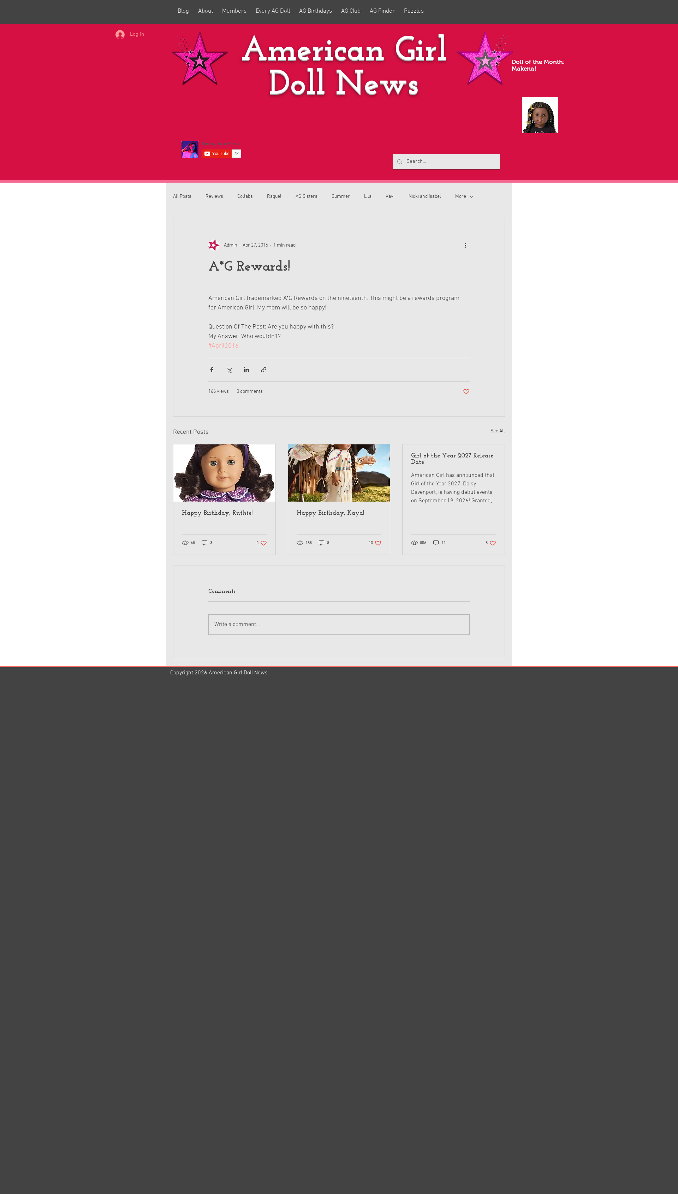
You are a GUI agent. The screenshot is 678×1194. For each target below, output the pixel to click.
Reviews (214, 197)
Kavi (390, 197)
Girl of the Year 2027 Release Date (452, 459)
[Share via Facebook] (211, 369)
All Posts (182, 197)
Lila (367, 197)
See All (497, 431)
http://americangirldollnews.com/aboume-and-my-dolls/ (248, 1050)
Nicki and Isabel (425, 197)
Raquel (274, 197)
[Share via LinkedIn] (246, 369)
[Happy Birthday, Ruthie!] (224, 473)
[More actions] (465, 245)
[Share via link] (263, 369)
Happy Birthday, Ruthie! (217, 513)
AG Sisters (306, 197)
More (460, 197)
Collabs (245, 197)
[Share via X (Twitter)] (229, 369)
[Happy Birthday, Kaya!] (339, 473)
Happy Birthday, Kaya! (330, 513)
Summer (341, 197)
